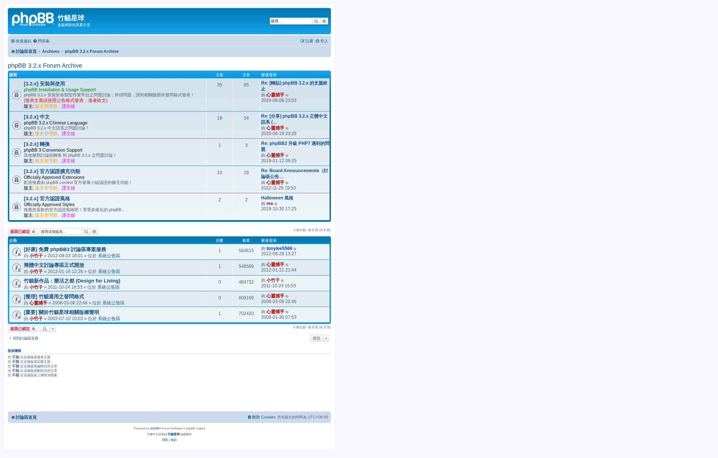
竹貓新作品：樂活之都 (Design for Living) (72, 281)
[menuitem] (41, 41)
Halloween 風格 (277, 197)
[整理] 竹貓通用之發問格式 (54, 296)
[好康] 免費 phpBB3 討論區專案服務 (65, 249)
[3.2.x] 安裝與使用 (44, 83)
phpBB (154, 428)
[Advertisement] (169, 395)
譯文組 (68, 106)
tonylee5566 (279, 248)
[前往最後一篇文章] (295, 248)
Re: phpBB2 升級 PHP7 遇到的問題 (295, 146)
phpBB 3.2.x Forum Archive (45, 65)
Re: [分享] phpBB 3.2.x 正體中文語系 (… (294, 119)
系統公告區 (109, 255)
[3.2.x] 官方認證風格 (47, 198)
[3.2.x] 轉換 (37, 144)
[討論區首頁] (33, 18)
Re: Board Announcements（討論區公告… (294, 173)
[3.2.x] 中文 (37, 117)
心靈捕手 (275, 94)
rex (269, 203)
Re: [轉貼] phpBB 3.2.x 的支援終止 (294, 86)
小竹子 (36, 255)
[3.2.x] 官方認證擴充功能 (52, 171)
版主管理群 (46, 106)
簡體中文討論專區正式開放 (54, 265)
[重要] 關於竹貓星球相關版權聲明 (61, 312)
